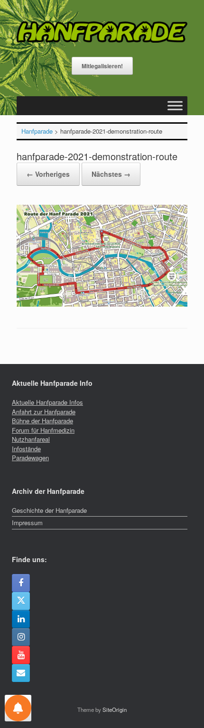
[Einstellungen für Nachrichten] (18, 708)
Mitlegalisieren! (102, 66)
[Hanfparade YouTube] (21, 655)
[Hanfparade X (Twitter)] (21, 601)
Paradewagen (30, 457)
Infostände (26, 448)
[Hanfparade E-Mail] (21, 673)
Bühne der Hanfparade (42, 420)
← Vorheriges (48, 174)
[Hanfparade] (102, 32)
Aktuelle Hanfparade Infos (47, 402)
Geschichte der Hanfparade (49, 510)
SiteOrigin (114, 709)
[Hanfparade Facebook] (21, 583)
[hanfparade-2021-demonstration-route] (102, 304)
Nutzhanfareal (31, 439)
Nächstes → (111, 174)
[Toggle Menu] (175, 105)
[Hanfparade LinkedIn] (21, 619)
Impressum (27, 522)
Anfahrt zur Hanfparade (43, 411)
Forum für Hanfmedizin (43, 430)
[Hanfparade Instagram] (21, 637)
